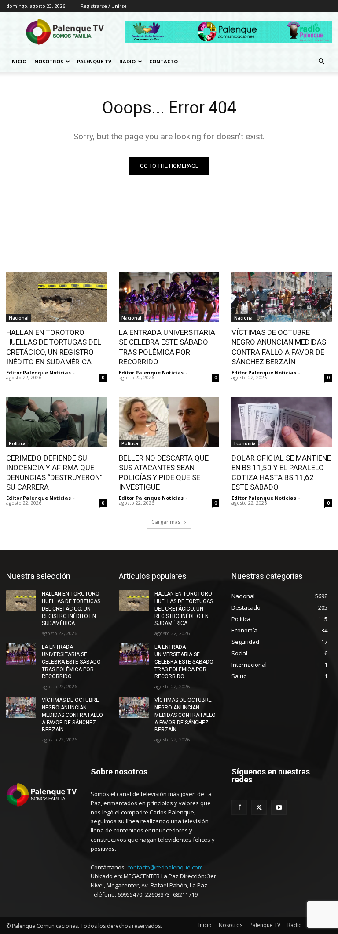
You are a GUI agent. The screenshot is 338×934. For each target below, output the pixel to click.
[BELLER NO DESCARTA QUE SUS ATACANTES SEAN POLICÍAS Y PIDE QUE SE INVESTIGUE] (169, 422)
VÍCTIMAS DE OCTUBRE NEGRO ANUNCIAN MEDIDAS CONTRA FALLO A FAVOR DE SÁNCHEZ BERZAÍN (72, 715)
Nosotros (48, 61)
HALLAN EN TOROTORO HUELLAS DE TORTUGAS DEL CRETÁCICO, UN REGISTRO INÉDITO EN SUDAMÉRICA (71, 608)
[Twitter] (259, 807)
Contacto (163, 61)
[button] (321, 62)
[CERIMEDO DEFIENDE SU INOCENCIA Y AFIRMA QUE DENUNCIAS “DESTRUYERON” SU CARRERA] (56, 422)
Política (17, 443)
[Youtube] (279, 807)
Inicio (18, 61)
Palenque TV (94, 61)
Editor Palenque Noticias (38, 372)
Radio (127, 61)
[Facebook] (239, 807)
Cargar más (165, 522)
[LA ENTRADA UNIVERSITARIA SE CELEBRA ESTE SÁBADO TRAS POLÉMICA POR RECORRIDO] (169, 297)
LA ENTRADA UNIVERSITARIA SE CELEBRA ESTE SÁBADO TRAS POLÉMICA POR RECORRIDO (71, 662)
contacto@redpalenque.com (165, 867)
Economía (245, 443)
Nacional (19, 318)
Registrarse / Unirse (104, 6)
